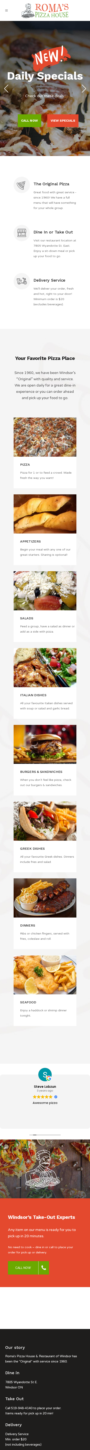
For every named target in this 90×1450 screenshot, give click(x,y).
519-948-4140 (21, 1408)
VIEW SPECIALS (63, 120)
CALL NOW (29, 120)
